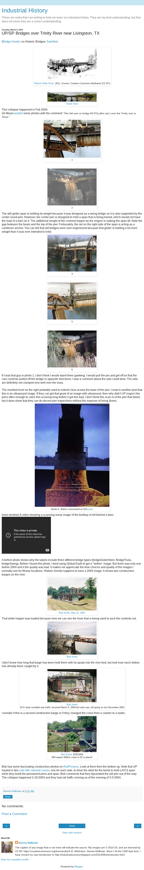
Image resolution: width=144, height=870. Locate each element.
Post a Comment (14, 814)
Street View (72, 103)
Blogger (78, 866)
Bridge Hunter (11, 41)
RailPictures (71, 766)
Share (8, 796)
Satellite (52, 41)
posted (19, 113)
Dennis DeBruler (28, 842)
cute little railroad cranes (34, 770)
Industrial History (25, 10)
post (91, 509)
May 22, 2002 (78, 613)
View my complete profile (15, 859)
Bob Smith (64, 613)
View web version (72, 832)
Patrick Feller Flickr (44, 83)
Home (72, 826)
